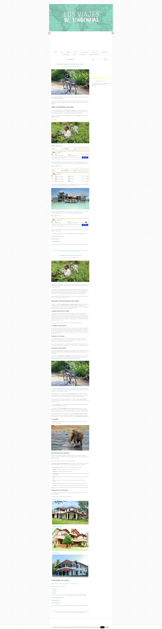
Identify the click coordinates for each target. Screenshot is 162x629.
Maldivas (63, 250)
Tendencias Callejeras (55, 239)
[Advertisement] (81, 41)
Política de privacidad (94, 54)
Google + (74, 233)
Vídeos (74, 54)
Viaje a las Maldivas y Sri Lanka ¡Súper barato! (70, 64)
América (68, 52)
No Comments (76, 66)
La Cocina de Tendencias (56, 241)
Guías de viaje (95, 52)
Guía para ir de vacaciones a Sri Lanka (70, 255)
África (55, 52)
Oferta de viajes (84, 52)
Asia (62, 52)
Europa (75, 52)
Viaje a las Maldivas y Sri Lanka (73, 251)
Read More (107, 627)
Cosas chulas (104, 52)
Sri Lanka (74, 250)
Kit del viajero (66, 54)
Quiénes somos (83, 54)
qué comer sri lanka (67, 612)
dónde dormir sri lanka (80, 611)
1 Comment (77, 257)
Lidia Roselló (64, 66)
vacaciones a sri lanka (80, 612)
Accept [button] (102, 627)
